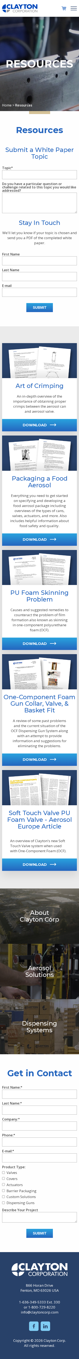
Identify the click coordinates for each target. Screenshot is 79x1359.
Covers (12, 1178)
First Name (11, 254)
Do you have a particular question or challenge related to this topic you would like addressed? (39, 187)
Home (7, 105)
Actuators (15, 1184)
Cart (64, 8)
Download (35, 425)
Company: (10, 1120)
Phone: (7, 1135)
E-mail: (7, 1151)
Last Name (10, 270)
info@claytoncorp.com (39, 1312)
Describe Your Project (20, 1210)
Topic (6, 168)
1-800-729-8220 (41, 1307)
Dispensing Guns (21, 1202)
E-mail (7, 286)
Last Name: (11, 1104)
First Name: (11, 1088)
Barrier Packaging (21, 1190)
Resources (23, 105)
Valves (12, 1172)
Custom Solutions (21, 1196)
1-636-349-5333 (32, 1302)
